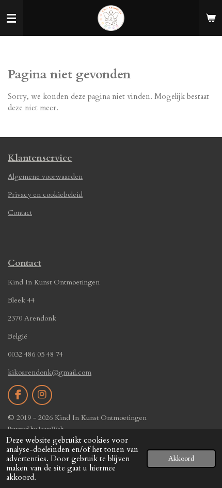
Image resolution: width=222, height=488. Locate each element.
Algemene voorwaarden (45, 176)
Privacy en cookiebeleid (45, 194)
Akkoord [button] (181, 458)
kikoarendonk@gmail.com (49, 372)
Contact (20, 212)
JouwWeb (51, 429)
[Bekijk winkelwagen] (210, 18)
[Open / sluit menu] (11, 18)
